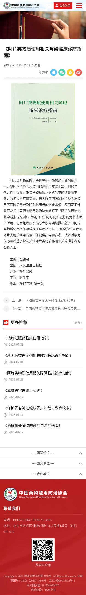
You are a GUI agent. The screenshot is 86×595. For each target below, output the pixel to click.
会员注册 (64, 5)
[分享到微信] (61, 72)
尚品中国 (49, 590)
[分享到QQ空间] (70, 72)
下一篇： (47, 308)
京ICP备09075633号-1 (62, 580)
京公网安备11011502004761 (43, 585)
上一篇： (44, 300)
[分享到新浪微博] (78, 72)
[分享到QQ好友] (53, 72)
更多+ (78, 322)
